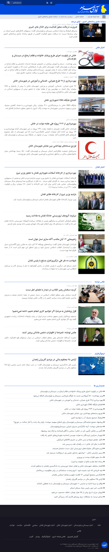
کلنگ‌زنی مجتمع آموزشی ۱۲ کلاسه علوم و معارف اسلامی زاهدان (77, 475)
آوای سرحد (91, 548)
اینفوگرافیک (45, 536)
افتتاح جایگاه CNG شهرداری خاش (60, 100)
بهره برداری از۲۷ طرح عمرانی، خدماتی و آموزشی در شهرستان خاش (44, 81)
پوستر (37, 536)
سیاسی (34, 525)
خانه (99, 525)
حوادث (12, 525)
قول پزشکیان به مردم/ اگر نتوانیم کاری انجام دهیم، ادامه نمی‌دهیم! (44, 311)
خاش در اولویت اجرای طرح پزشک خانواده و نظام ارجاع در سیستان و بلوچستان (44, 57)
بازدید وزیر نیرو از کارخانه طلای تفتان (58, 194)
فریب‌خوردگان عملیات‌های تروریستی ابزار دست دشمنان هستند (77, 448)
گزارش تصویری (72, 536)
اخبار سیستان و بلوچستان (83, 525)
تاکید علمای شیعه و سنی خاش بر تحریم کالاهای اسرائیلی (80, 439)
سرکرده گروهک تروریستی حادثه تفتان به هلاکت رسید (51, 216)
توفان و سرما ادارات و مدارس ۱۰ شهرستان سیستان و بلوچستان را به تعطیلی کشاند (70, 483)
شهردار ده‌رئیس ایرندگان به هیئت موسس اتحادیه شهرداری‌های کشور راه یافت (71, 435)
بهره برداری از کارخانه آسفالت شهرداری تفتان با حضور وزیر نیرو (46, 173)
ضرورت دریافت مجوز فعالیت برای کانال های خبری (53, 27)
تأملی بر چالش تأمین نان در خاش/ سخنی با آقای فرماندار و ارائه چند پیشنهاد (72, 431)
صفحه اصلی (79, 16)
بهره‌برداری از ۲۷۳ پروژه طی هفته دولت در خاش (53, 124)
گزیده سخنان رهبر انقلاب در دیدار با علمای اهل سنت (51, 290)
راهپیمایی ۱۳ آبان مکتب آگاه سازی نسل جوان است (52, 239)
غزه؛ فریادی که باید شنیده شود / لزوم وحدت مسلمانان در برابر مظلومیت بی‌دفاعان (69, 470)
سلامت (19, 525)
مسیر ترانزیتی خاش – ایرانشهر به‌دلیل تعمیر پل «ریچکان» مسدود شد (74, 453)
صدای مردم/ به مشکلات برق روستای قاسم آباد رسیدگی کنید (78, 496)
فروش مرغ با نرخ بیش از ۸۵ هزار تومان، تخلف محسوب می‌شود (77, 492)
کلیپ (31, 536)
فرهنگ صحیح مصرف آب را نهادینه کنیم (87, 417)
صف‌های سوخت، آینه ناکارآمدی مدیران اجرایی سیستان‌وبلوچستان (76, 426)
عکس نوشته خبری (58, 536)
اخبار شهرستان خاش (64, 525)
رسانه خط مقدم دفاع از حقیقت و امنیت (87, 461)
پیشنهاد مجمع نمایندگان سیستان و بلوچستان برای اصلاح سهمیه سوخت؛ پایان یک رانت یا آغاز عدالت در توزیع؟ (58, 422)
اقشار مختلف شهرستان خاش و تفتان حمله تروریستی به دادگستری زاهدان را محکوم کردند (67, 466)
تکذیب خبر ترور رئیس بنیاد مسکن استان (86, 488)
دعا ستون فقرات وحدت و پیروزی (90, 457)
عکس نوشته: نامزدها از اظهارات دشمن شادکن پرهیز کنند (49, 333)
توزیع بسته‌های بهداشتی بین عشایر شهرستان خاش (52, 146)
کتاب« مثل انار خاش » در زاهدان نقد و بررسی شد (82, 444)
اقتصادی (27, 525)
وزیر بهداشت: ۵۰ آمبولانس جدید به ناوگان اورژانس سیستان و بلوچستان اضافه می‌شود (68, 396)
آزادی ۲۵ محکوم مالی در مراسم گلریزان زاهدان (54, 360)
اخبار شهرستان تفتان (47, 525)
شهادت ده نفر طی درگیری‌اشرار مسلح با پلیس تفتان (52, 261)
